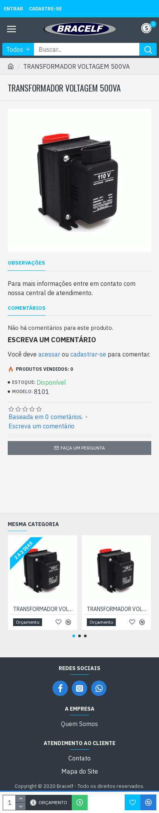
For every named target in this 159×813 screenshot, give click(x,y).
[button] (74, 636)
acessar (49, 354)
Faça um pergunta (83, 448)
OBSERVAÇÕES (26, 263)
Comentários (27, 308)
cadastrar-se (88, 354)
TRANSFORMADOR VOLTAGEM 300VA (44, 609)
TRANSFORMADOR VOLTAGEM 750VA (118, 609)
